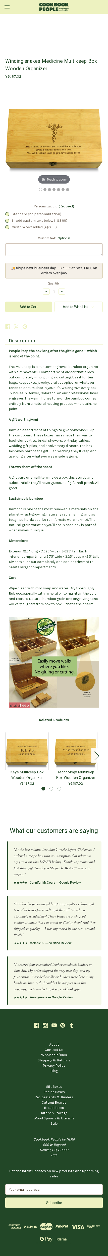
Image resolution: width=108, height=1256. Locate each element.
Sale (54, 1123)
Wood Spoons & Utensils (54, 1118)
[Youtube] (54, 1025)
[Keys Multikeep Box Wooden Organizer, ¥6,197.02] (27, 751)
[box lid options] (67, 189)
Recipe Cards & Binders (54, 1097)
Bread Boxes (54, 1108)
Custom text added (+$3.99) (34, 227)
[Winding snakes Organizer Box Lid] (44, 189)
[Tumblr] (71, 1025)
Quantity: (54, 283)
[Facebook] (7, 326)
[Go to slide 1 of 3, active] (43, 788)
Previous (7, 755)
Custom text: (54, 238)
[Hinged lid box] (58, 189)
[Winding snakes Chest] (54, 189)
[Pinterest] (24, 326)
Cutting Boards (54, 1102)
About (54, 1044)
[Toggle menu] (7, 7)
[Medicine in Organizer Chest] (63, 189)
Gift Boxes (54, 1086)
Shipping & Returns (54, 1060)
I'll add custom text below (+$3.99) (39, 220)
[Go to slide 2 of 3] (51, 788)
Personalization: (54, 206)
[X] (16, 326)
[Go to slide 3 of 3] (59, 788)
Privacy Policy (54, 1065)
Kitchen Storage (54, 1113)
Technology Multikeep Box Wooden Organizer (75, 775)
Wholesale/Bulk (54, 1055)
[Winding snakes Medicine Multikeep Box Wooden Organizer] (40, 189)
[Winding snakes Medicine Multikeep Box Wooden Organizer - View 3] (49, 189)
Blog (54, 1071)
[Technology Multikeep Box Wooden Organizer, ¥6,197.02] (75, 751)
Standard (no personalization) (36, 214)
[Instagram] (45, 1025)
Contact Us (54, 1050)
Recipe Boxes (54, 1092)
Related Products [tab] (54, 720)
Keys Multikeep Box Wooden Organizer (27, 775)
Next (96, 755)
